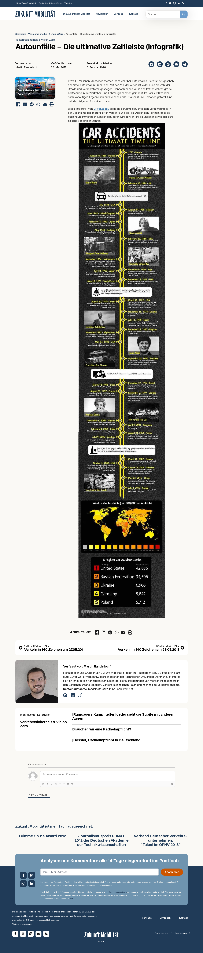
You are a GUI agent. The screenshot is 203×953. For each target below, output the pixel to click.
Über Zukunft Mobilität (26, 3)
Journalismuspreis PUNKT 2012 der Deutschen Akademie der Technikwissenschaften (101, 841)
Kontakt (133, 13)
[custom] (170, 3)
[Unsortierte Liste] (64, 784)
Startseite (20, 34)
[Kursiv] (47, 784)
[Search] (184, 14)
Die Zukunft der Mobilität (76, 13)
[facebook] (166, 3)
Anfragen (165, 917)
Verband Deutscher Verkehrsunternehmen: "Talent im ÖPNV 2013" (160, 841)
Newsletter (102, 13)
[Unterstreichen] (51, 784)
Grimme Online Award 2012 (42, 836)
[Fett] (43, 784)
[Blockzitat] (68, 784)
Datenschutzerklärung (118, 892)
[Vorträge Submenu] (154, 918)
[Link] (72, 784)
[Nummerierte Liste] (60, 784)
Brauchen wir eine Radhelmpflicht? (101, 729)
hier (71, 899)
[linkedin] (178, 3)
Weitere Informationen (22, 924)
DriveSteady (101, 108)
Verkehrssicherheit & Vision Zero (45, 34)
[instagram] (174, 3)
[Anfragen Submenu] (173, 918)
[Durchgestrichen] (56, 784)
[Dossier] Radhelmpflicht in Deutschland (106, 740)
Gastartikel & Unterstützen (50, 3)
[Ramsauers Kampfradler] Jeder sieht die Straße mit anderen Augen (123, 716)
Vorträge (68, 3)
